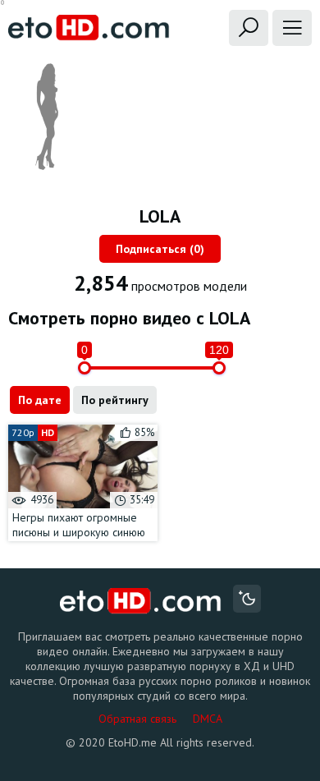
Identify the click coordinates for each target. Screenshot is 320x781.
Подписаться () (160, 248)
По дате (40, 400)
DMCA (207, 718)
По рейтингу (115, 400)
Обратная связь (137, 718)
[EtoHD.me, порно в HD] (141, 601)
